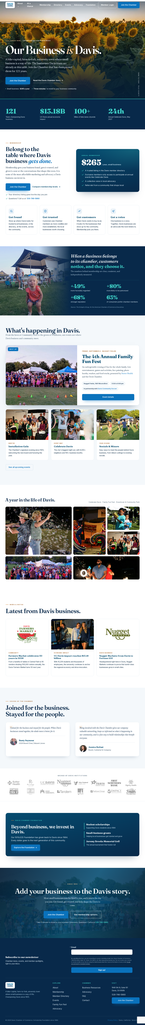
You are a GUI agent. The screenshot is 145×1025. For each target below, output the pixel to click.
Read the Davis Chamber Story (48, 80)
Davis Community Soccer (107, 388)
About (20, 4)
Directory (58, 5)
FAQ (84, 996)
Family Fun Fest (60, 1004)
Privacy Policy (113, 1020)
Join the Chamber (129, 5)
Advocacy (78, 5)
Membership (45, 5)
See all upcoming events (19, 467)
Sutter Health (127, 374)
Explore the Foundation (25, 847)
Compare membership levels (46, 187)
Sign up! (101, 970)
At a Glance (30, 4)
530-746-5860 (33, 198)
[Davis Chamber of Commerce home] (10, 5)
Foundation (90, 5)
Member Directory (61, 996)
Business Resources (91, 988)
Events (68, 5)
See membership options (85, 914)
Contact (85, 1000)
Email (73, 947)
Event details (108, 397)
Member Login (107, 5)
